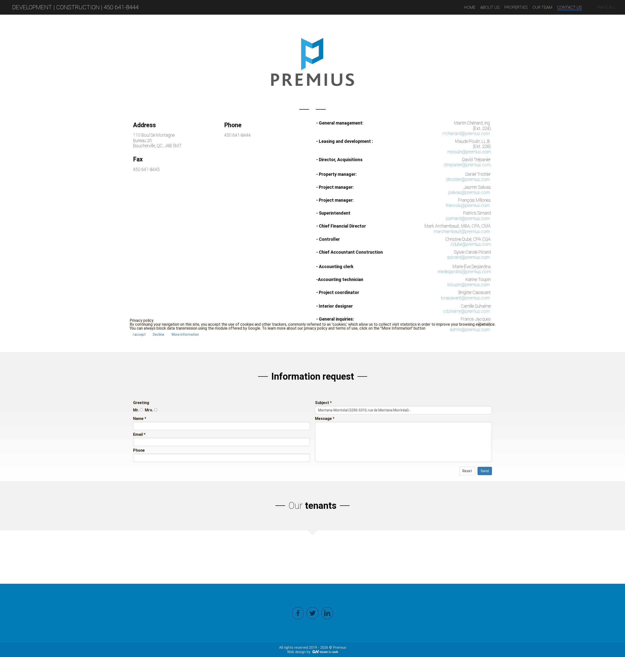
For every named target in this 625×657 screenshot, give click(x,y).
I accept (139, 334)
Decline (158, 334)
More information (185, 334)
